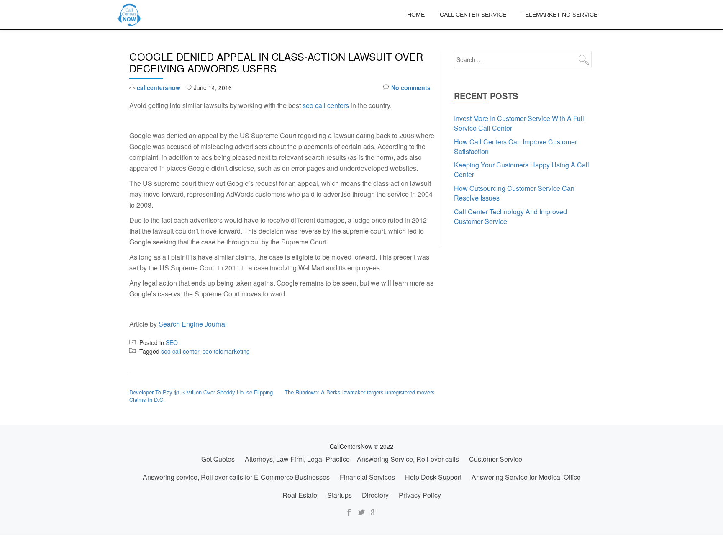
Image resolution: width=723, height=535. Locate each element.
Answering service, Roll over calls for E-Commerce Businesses (236, 477)
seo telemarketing (226, 351)
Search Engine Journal (193, 324)
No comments (411, 87)
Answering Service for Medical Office (526, 477)
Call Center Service (473, 14)
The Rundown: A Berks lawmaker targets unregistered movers (360, 392)
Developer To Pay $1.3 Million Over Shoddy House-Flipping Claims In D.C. (201, 396)
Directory (375, 495)
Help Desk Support (433, 477)
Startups (339, 495)
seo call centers (326, 105)
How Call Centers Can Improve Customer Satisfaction (515, 146)
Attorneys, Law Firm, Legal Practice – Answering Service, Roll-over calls (352, 459)
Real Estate (299, 495)
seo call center (180, 351)
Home (416, 14)
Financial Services (367, 477)
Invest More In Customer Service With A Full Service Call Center (519, 123)
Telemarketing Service (559, 14)
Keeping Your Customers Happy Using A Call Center (521, 169)
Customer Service (495, 459)
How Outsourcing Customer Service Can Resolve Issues (514, 193)
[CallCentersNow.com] (131, 14)
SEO (172, 342)
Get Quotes (218, 459)
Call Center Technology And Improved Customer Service (510, 216)
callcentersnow (158, 87)
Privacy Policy (420, 495)
